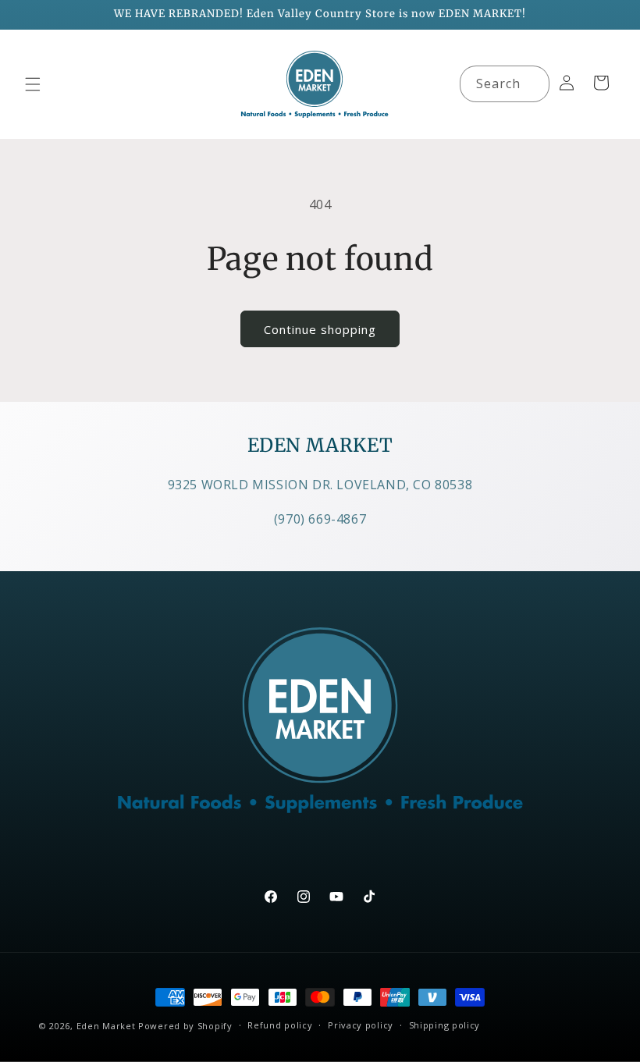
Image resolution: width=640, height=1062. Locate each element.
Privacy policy (360, 1025)
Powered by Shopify (185, 1026)
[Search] (531, 83)
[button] (33, 84)
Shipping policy (445, 1025)
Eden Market (106, 1026)
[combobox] (504, 83)
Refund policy (279, 1025)
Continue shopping (320, 329)
